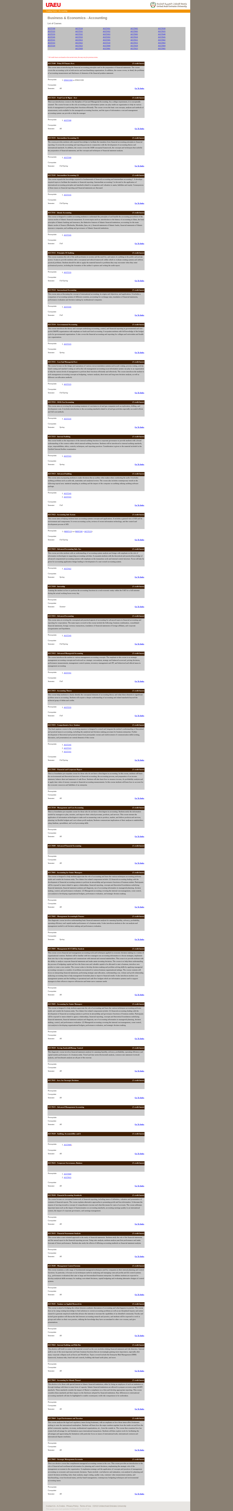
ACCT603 (134, 31)
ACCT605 (134, 34)
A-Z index (61, 1506)
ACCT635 (161, 31)
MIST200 (79, 531)
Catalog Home (51, 11)
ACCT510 (106, 43)
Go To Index (139, 88)
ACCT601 (106, 48)
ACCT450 (79, 48)
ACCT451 (106, 28)
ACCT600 (106, 46)
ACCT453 (106, 34)
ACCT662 (161, 40)
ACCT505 (106, 40)
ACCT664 (161, 46)
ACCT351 (79, 31)
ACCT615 (134, 43)
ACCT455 (106, 37)
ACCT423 (79, 46)
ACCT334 (79, 28)
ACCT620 (134, 46)
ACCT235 (51, 34)
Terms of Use (85, 1506)
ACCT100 (51, 28)
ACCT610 (134, 37)
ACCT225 (51, 31)
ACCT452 (106, 31)
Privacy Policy (72, 1506)
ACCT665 (161, 48)
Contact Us (50, 1506)
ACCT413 (79, 40)
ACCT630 (161, 28)
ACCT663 (161, 43)
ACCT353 (79, 37)
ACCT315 (51, 43)
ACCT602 (134, 28)
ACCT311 (51, 40)
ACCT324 (51, 46)
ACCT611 (134, 40)
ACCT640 (161, 34)
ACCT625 (134, 48)
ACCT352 (79, 34)
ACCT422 (79, 43)
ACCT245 (51, 37)
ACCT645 (161, 37)
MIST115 (68, 531)
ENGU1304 (68, 80)
